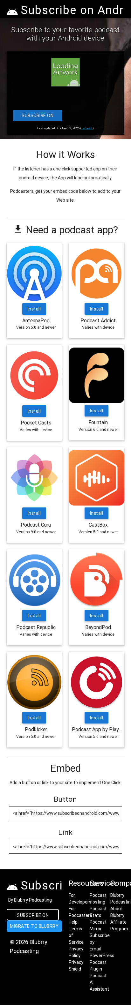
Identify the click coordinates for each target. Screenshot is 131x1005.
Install (34, 309)
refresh (87, 128)
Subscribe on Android (37, 117)
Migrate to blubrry (34, 926)
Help (73, 922)
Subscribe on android (33, 916)
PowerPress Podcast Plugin (102, 962)
